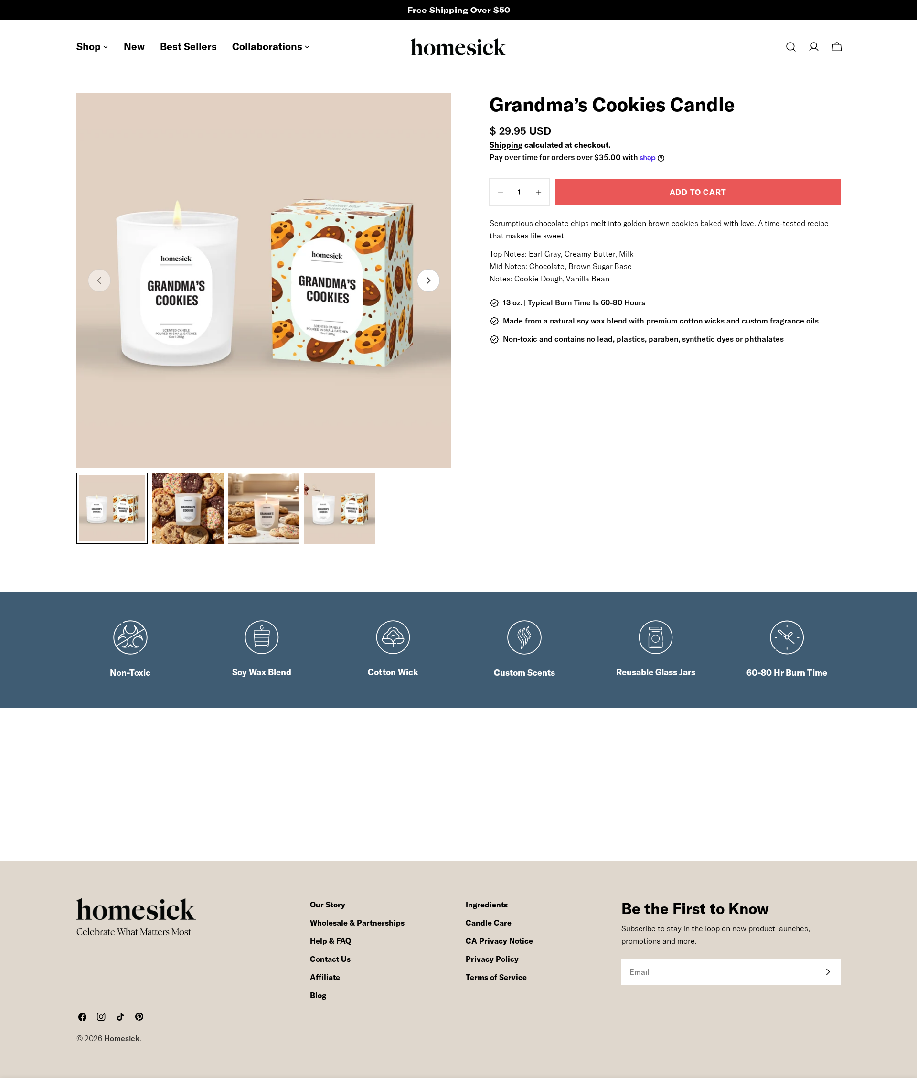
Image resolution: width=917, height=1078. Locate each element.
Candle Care (489, 922)
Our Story (327, 904)
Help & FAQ (330, 941)
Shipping (506, 145)
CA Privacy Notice (499, 941)
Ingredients (487, 904)
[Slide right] (428, 280)
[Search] (790, 46)
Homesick (121, 1038)
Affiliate (325, 977)
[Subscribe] (828, 972)
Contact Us (330, 959)
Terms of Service (496, 977)
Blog (318, 995)
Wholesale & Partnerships (357, 922)
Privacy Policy (492, 959)
